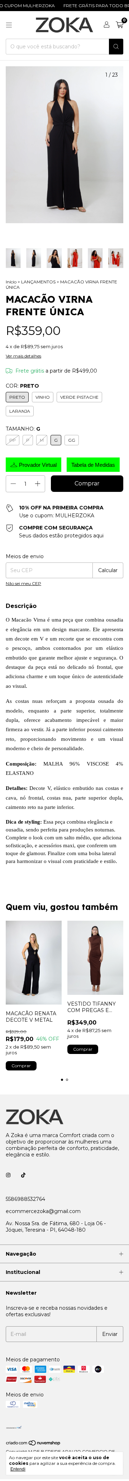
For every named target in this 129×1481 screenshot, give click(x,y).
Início (11, 281)
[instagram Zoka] (8, 1175)
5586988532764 (25, 1199)
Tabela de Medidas (93, 465)
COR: (22, 386)
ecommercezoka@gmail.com (43, 1211)
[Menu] (9, 25)
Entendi (17, 1469)
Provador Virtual (38, 465)
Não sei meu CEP (23, 583)
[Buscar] (116, 46)
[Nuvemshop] (33, 1444)
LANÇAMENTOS (38, 281)
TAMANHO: (23, 429)
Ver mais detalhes (23, 356)
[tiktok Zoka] (23, 1175)
